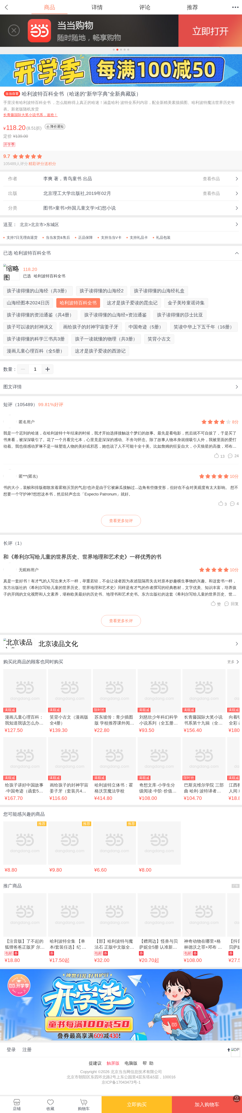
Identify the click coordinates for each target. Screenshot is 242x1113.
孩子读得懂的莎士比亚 (180, 314)
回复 (235, 604)
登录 (11, 1049)
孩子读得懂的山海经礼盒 (159, 290)
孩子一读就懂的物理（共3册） (106, 338)
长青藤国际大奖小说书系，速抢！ (30, 115)
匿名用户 (27, 422)
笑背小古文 (159, 338)
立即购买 (137, 1104)
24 (236, 456)
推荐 (192, 7)
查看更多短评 (121, 520)
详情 (97, 7)
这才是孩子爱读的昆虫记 (132, 302)
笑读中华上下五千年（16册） (204, 326)
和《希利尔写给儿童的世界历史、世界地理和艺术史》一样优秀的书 (82, 557)
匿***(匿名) (28, 476)
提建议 (95, 1063)
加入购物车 (207, 1104)
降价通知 (56, 126)
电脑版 (131, 1063)
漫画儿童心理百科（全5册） (36, 351)
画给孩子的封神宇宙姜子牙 (90, 326)
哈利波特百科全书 (78, 302)
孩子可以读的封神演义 (30, 326)
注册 (27, 1049)
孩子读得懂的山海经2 (102, 290)
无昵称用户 (29, 570)
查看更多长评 (121, 620)
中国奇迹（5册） (146, 326)
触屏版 (113, 1063)
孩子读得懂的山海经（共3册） (38, 290)
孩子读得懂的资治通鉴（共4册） (40, 314)
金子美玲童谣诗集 (186, 302)
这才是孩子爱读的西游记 (100, 351)
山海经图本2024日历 (28, 302)
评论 (144, 7)
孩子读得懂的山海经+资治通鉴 (115, 314)
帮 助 (148, 1063)
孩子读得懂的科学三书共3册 (36, 338)
